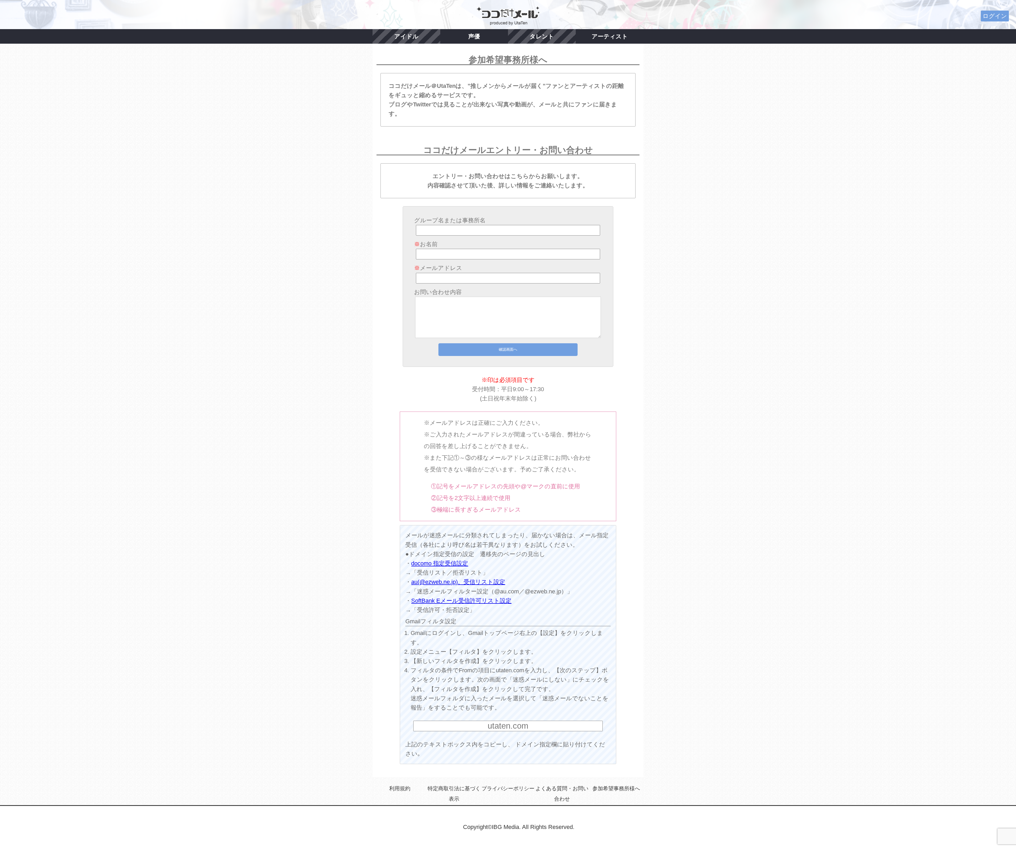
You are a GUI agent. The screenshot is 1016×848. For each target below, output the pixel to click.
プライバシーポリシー (508, 788)
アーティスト (610, 36)
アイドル (406, 36)
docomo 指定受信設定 (439, 563)
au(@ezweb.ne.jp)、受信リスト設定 (458, 582)
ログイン (995, 16)
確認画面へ (508, 349)
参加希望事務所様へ (616, 788)
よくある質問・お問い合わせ (562, 794)
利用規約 (399, 788)
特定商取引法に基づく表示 (454, 794)
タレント (542, 36)
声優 (474, 36)
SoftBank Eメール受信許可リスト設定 (461, 600)
